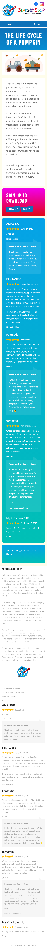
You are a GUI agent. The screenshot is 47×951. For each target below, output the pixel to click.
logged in (21, 550)
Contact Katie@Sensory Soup (13, 692)
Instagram (42, 4)
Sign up (13, 209)
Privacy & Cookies (9, 696)
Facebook (36, 4)
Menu (9, 24)
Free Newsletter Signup (11, 688)
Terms (4, 700)
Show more (15, 322)
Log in (26, 209)
